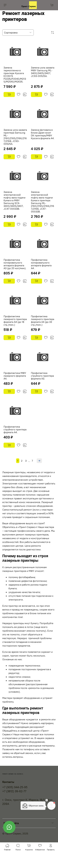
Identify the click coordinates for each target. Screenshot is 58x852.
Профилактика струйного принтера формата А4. (15, 429)
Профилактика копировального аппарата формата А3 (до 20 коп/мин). (15, 264)
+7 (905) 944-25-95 (14, 787)
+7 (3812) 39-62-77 (14, 791)
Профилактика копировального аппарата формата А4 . (41, 264)
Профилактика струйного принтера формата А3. (42, 375)
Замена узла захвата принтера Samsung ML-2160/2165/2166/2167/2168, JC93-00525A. (15, 136)
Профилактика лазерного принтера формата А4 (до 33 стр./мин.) (42, 320)
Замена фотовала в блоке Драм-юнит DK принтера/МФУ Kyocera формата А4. (42, 134)
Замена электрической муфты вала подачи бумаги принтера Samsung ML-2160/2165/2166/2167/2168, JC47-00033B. (42, 201)
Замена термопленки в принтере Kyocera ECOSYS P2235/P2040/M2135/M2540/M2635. (15, 74)
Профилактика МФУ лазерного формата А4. (15, 375)
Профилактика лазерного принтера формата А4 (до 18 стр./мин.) (15, 320)
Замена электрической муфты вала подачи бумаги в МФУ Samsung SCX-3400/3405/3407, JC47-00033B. (14, 200)
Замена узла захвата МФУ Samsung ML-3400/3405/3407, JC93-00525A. (42, 72)
